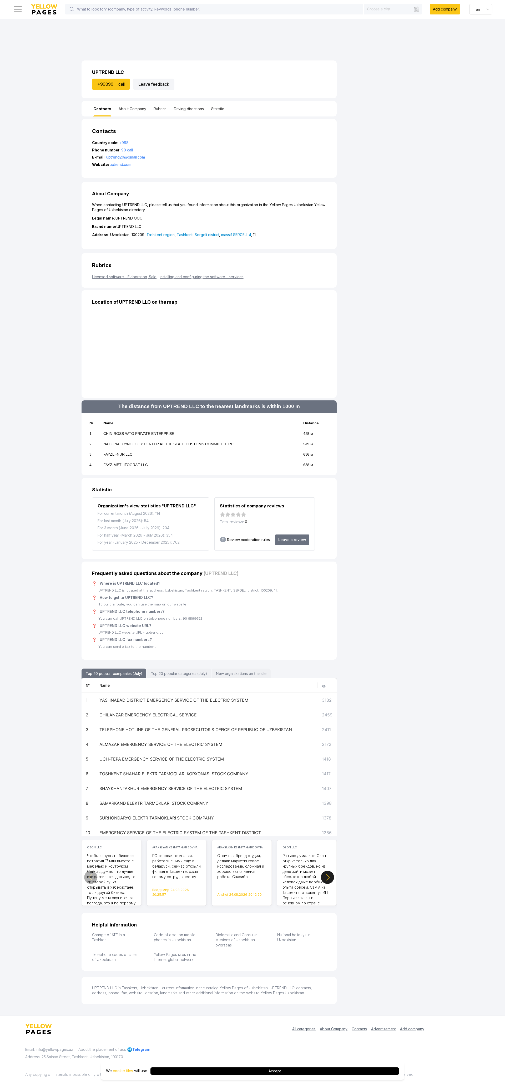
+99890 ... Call (111, 84)
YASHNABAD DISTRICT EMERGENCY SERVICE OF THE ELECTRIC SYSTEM (173, 700)
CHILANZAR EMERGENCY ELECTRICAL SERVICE (148, 714)
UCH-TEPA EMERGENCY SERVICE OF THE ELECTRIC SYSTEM (161, 759)
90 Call (127, 150)
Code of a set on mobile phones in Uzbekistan (175, 937)
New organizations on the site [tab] (241, 673)
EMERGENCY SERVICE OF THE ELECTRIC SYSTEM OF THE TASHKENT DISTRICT (180, 832)
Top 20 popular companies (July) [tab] (114, 673)
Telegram (141, 1049)
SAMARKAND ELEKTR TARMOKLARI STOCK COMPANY (153, 803)
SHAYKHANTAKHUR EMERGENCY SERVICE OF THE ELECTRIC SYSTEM (170, 788)
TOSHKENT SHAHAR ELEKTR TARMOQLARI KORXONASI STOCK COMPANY (173, 773)
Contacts (359, 1029)
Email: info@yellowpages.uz (49, 1049)
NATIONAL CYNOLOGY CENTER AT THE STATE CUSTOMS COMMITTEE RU (168, 444)
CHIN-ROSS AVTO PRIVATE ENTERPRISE (138, 433)
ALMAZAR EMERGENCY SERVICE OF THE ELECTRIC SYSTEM (160, 744)
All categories (304, 1029)
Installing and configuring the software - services (202, 276)
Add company (445, 9)
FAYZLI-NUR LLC (117, 454)
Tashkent (185, 234)
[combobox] (393, 9)
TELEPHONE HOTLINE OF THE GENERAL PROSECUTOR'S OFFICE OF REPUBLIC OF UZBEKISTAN (195, 729)
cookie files (123, 1071)
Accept (275, 1071)
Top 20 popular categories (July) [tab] (179, 673)
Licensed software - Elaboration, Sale (125, 276)
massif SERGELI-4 (236, 234)
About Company (333, 1029)
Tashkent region (161, 234)
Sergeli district (207, 234)
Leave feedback (153, 84)
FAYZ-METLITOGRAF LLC (125, 465)
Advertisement (383, 1029)
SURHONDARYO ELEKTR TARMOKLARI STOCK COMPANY (156, 818)
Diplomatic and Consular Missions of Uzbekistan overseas (236, 940)
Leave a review (292, 539)
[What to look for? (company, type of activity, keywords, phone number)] (71, 9)
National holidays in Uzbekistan (293, 937)
